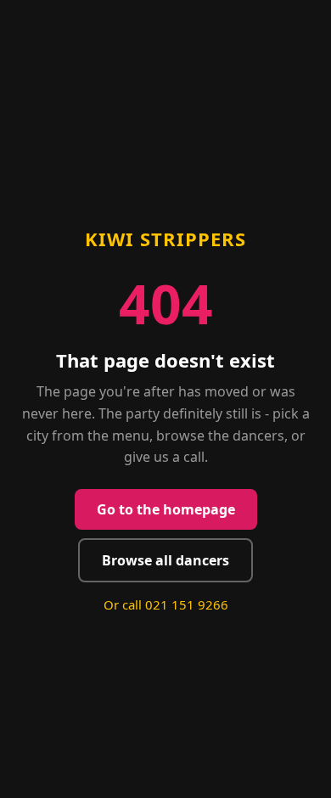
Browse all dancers (165, 560)
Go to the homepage (166, 509)
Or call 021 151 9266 (166, 604)
